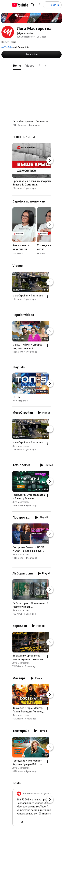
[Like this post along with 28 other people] (18, 822)
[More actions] (32, 247)
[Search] (32, 5)
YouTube (8, 47)
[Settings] (39, 5)
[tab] (17, 66)
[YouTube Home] (20, 5)
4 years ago (48, 793)
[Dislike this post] (27, 822)
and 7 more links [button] (21, 47)
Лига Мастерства (21, 446)
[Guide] (5, 5)
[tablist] (31, 66)
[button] (45, 66)
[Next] (49, 160)
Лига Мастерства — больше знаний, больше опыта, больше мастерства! (31, 121)
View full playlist (20, 401)
